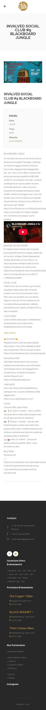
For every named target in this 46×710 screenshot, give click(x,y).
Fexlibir (11, 678)
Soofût (11, 674)
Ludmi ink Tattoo (15, 665)
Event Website (15, 141)
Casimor (12, 661)
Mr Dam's (12, 668)
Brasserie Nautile (16, 651)
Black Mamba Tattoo (17, 658)
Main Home (9, 333)
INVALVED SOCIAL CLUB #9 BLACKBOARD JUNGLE (22, 98)
